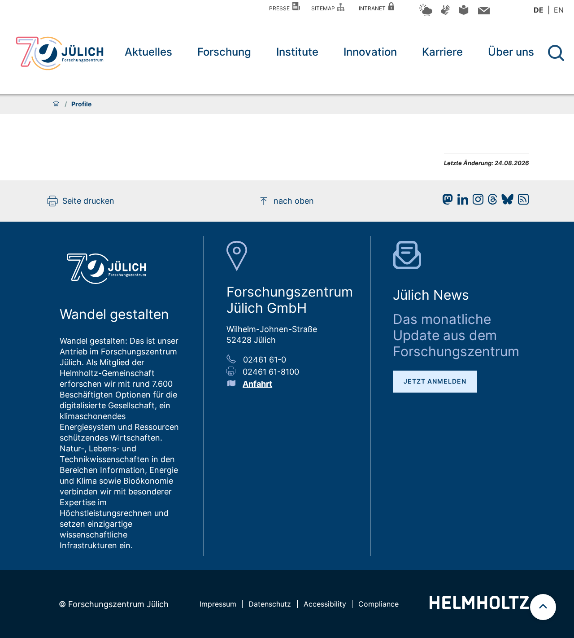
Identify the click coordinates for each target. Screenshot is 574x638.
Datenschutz (269, 603)
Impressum (218, 603)
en (559, 9)
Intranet (373, 8)
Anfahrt (257, 384)
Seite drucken (88, 200)
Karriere (442, 51)
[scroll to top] (543, 607)
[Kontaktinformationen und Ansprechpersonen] (483, 12)
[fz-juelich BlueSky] (505, 201)
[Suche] (556, 53)
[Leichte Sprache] (463, 13)
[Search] (557, 53)
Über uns (511, 51)
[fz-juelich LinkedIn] (460, 201)
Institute (297, 51)
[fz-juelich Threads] (490, 201)
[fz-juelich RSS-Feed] (521, 201)
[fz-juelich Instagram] (475, 201)
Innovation (370, 51)
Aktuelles (148, 51)
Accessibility (325, 603)
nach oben (294, 200)
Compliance (378, 603)
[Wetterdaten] (425, 14)
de (539, 9)
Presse (280, 8)
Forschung (224, 51)
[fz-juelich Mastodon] (445, 201)
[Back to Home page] (59, 53)
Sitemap (324, 8)
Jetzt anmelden (435, 381)
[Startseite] (56, 104)
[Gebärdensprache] (445, 14)
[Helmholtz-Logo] (479, 606)
